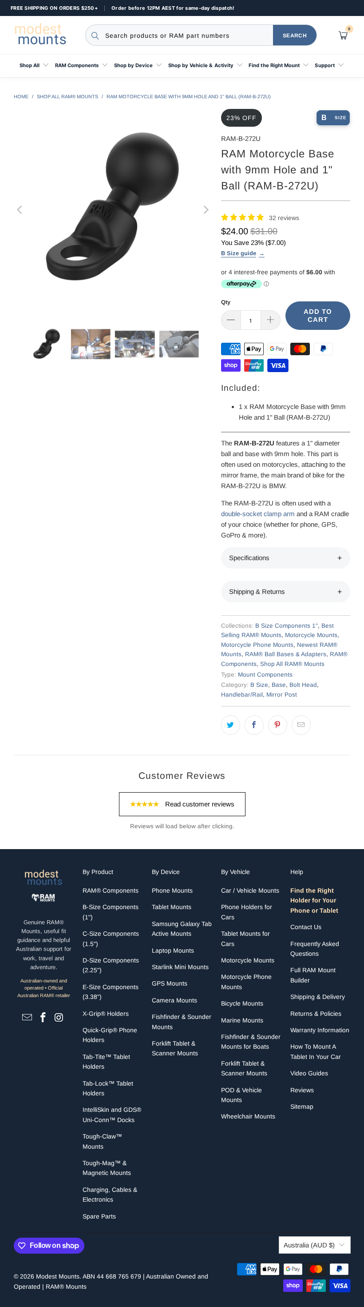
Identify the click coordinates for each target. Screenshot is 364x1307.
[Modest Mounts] (42, 35)
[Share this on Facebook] (254, 725)
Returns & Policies (315, 1013)
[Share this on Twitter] (230, 725)
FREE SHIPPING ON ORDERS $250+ (54, 8)
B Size (259, 685)
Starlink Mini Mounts (180, 966)
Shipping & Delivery (317, 996)
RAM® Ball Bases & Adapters (285, 654)
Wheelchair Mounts (248, 1116)
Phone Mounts (172, 890)
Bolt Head (303, 685)
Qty (225, 302)
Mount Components (265, 674)
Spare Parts (99, 1216)
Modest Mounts (57, 1276)
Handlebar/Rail (242, 694)
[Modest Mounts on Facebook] (43, 1018)
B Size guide (238, 253)
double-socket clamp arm (258, 513)
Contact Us (305, 926)
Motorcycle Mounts (311, 635)
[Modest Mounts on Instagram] (59, 1018)
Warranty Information (319, 1030)
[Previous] (20, 210)
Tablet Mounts (171, 906)
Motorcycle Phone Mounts (257, 644)
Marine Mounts (242, 1020)
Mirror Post (281, 694)
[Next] (205, 210)
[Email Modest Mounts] (27, 1018)
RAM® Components (110, 890)
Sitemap (301, 1106)
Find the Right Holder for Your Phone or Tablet (314, 900)
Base (279, 685)
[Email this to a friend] (301, 725)
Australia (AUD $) (309, 1245)
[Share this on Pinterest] (277, 725)
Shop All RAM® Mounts (292, 664)
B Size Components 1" (286, 625)
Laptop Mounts (173, 950)
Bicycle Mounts (242, 1003)
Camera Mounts (174, 1000)
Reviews (302, 1090)
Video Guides (309, 1073)
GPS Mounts (169, 983)
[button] (34, 66)
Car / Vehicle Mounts (250, 890)
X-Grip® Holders (106, 1013)
